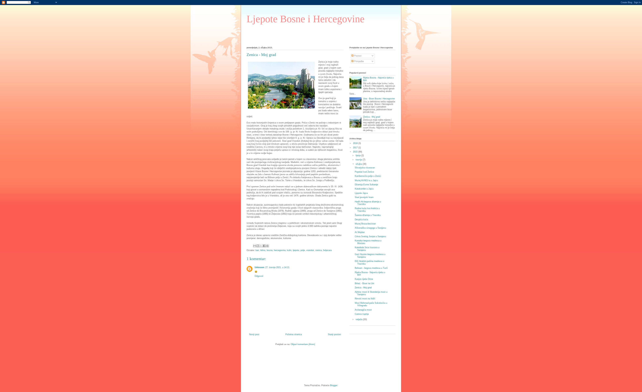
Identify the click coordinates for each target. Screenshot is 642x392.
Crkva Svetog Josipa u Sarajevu (370, 236)
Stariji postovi (334, 334)
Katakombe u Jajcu (364, 188)
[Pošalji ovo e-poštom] (254, 246)
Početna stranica (293, 334)
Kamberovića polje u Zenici (368, 176)
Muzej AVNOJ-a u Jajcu (366, 180)
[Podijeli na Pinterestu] (267, 246)
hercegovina (280, 250)
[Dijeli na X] (261, 246)
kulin (289, 250)
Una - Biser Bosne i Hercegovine (379, 98)
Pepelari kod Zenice (364, 172)
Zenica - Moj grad (371, 117)
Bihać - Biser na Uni (364, 283)
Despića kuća (361, 219)
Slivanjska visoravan (365, 167)
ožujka (359, 164)
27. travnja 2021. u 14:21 (277, 267)
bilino (262, 250)
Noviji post (254, 334)
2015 (355, 152)
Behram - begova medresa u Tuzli (371, 268)
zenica (318, 250)
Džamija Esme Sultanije (366, 184)
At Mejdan (360, 232)
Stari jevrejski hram (364, 197)
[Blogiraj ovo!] (257, 246)
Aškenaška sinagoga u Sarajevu (370, 228)
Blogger (333, 385)
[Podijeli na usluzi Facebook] (264, 246)
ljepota (296, 250)
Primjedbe (358, 61)
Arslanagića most (363, 310)
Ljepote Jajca (361, 193)
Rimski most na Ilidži (365, 298)
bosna (270, 250)
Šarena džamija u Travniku (368, 215)
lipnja (358, 155)
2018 (355, 143)
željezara (327, 250)
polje (302, 250)
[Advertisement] (307, 34)
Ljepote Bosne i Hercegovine (305, 18)
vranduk (310, 250)
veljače (359, 319)
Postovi (357, 56)
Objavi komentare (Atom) (303, 344)
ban (257, 250)
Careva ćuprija (362, 314)
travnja (359, 159)
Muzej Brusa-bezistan (365, 223)
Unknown (259, 267)
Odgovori (259, 276)
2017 (355, 147)
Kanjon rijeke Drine (364, 279)
